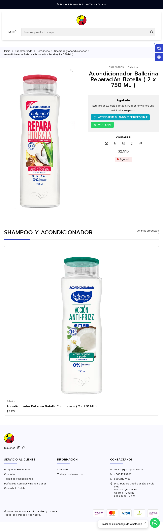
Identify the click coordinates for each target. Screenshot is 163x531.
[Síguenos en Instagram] (18, 448)
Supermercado (23, 51)
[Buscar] (151, 32)
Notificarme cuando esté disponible (122, 117)
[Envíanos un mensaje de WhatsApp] (155, 523)
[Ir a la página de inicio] (81, 20)
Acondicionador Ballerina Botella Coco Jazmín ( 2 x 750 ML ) (52, 406)
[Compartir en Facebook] (107, 144)
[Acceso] (159, 57)
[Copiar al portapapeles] (140, 144)
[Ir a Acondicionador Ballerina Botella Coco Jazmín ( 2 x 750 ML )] (82, 323)
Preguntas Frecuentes (17, 469)
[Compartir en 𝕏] (115, 144)
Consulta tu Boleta (14, 488)
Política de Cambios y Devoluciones (25, 483)
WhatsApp (104, 124)
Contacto (9, 474)
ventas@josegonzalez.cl (128, 469)
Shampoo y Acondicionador (70, 51)
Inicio (7, 51)
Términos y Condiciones (18, 478)
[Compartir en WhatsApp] (123, 144)
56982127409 (122, 478)
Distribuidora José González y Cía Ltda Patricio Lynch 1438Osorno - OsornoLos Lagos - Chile (134, 489)
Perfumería (43, 51)
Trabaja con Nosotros (70, 474)
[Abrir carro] (159, 48)
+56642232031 (123, 474)
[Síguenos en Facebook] (24, 448)
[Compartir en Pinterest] (132, 144)
